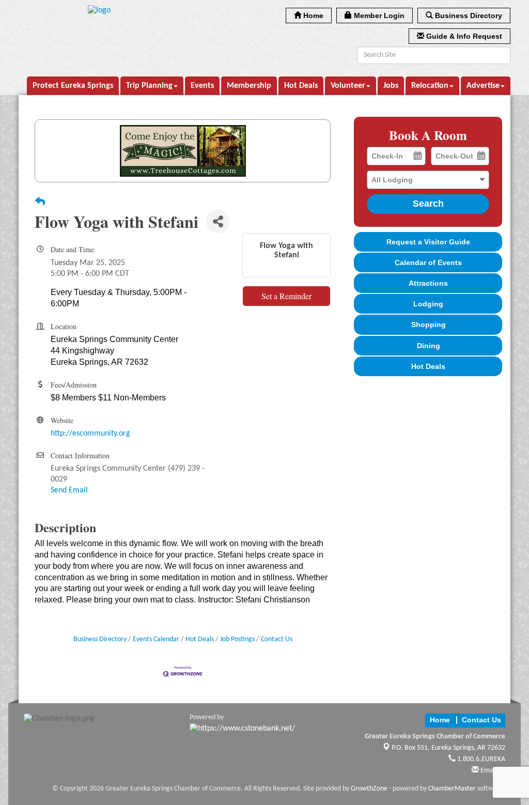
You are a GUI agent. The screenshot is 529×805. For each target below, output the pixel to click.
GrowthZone (369, 789)
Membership (249, 86)
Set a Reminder (286, 295)
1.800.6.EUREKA (480, 759)
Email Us (492, 771)
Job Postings (237, 639)
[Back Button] (40, 203)
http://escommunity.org (90, 433)
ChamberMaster (452, 789)
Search (428, 203)
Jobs (390, 86)
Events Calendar (156, 639)
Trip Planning (149, 86)
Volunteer (348, 86)
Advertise (483, 86)
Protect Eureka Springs (73, 86)
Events (202, 86)
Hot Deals (301, 86)
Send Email (69, 490)
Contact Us (276, 639)
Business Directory (100, 639)
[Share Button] (217, 221)
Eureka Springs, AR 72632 (448, 748)
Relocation (429, 86)
